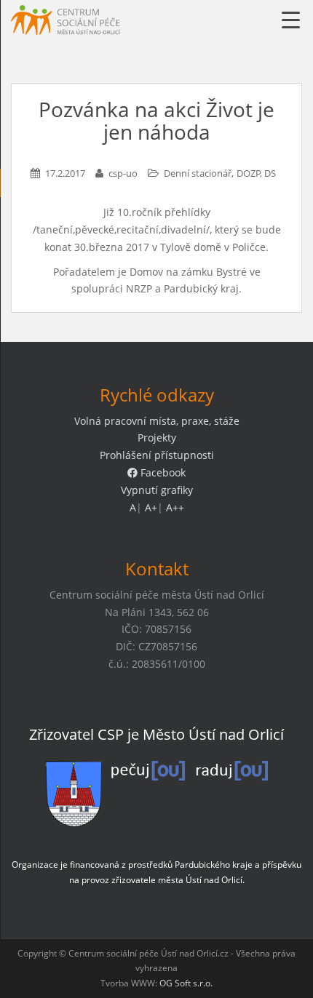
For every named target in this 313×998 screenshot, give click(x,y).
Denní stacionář (197, 173)
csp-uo (123, 173)
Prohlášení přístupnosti (157, 455)
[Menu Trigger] (291, 20)
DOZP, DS (256, 173)
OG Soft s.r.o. (186, 983)
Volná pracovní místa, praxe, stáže (156, 421)
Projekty (157, 437)
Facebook (162, 472)
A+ (151, 507)
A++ (175, 507)
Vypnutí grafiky (157, 490)
